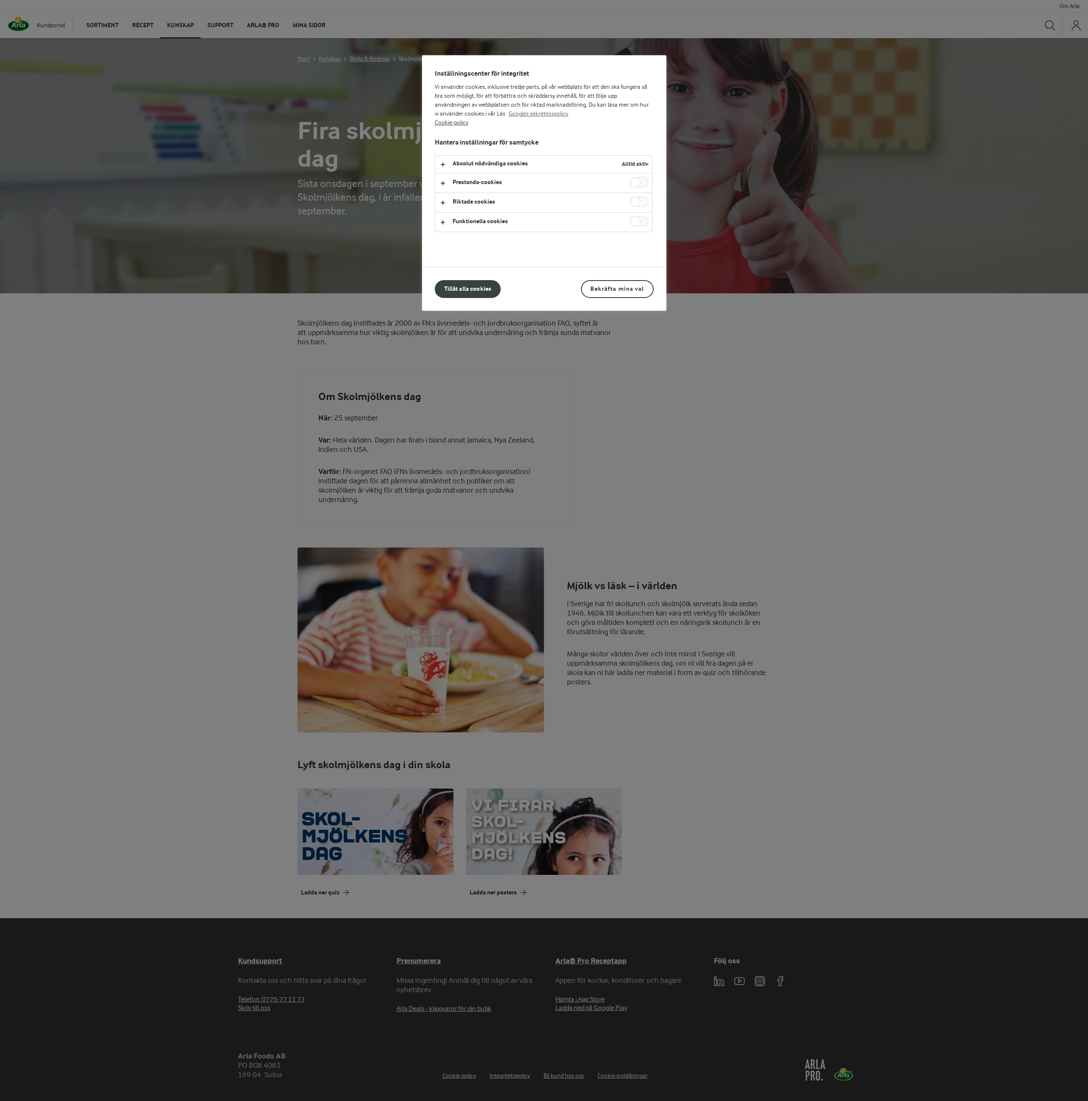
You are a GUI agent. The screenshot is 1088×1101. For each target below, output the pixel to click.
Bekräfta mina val (617, 288)
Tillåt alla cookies (468, 288)
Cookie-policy (451, 123)
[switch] (639, 182)
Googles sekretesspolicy (538, 114)
